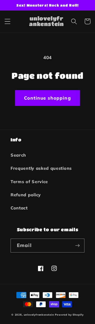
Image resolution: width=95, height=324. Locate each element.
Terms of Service (29, 181)
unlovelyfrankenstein (39, 314)
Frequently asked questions (41, 168)
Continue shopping (47, 98)
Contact (19, 207)
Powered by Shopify (69, 314)
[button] (7, 21)
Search (18, 155)
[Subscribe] (77, 246)
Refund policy (26, 194)
